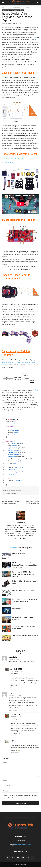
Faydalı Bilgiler (6, 640)
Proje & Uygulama (14, 7)
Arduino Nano (8, 162)
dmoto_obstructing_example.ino (12, 490)
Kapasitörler (16, 608)
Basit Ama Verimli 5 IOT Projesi (23, 590)
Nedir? (4, 558)
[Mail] (23, 858)
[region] (20, 450)
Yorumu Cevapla (13, 664)
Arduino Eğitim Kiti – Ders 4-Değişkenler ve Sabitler (10, 503)
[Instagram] (16, 538)
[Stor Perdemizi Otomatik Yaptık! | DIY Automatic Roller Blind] (6, 601)
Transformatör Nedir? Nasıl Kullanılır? (25, 636)
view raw (35, 488)
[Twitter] (28, 858)
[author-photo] (20, 520)
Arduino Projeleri (25, 7)
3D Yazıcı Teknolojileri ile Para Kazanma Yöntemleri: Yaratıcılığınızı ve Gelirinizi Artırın (25, 565)
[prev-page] (3, 645)
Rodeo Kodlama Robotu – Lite (14, 159)
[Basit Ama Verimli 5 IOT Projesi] (6, 592)
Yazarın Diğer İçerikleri (25, 547)
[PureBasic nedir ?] (6, 556)
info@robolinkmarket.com (23, 845)
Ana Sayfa (4, 7)
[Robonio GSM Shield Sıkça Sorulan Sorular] (6, 583)
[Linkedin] (20, 538)
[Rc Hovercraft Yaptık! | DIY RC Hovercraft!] (6, 619)
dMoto (35, 37)
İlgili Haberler (13, 547)
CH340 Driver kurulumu (23, 362)
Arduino (30, 395)
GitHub (14, 493)
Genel (22, 10)
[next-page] (6, 645)
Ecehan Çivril (8, 23)
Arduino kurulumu (8, 362)
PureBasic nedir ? (18, 554)
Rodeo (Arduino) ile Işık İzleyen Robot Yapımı (32, 503)
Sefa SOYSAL (15, 715)
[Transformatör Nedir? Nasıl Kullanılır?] (6, 638)
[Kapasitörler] (6, 610)
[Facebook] (8, 858)
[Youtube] (24, 538)
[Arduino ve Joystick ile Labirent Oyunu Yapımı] (6, 628)
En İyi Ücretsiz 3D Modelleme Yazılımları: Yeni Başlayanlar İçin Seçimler (23, 574)
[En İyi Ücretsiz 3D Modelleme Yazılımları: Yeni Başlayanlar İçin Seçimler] (6, 574)
